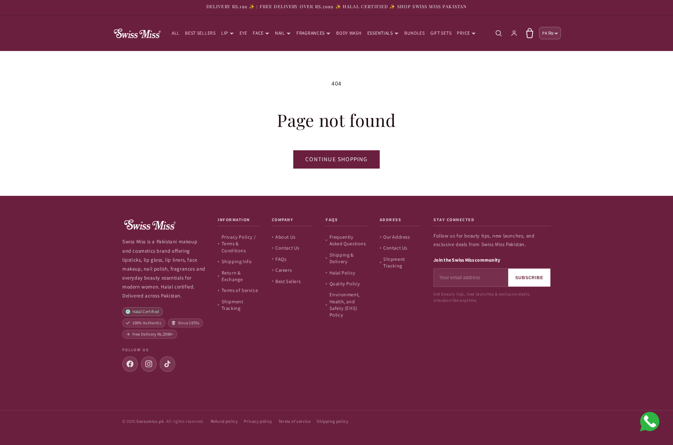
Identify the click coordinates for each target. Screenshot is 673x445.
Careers (283, 270)
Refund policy (224, 421)
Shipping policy (332, 421)
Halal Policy (342, 272)
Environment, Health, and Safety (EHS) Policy (344, 304)
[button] (227, 33)
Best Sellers (288, 281)
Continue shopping (336, 159)
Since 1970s (188, 322)
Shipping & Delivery (341, 258)
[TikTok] (167, 364)
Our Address (396, 237)
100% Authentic (147, 322)
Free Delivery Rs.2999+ (152, 334)
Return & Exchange (232, 276)
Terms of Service (240, 290)
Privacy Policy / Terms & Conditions (239, 244)
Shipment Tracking (232, 304)
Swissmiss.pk (150, 421)
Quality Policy (344, 283)
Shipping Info (237, 261)
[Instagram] (149, 364)
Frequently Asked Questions (347, 240)
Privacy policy (258, 421)
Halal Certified (145, 311)
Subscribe (529, 277)
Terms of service (294, 421)
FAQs (280, 259)
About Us (285, 237)
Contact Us (287, 247)
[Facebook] (130, 364)
